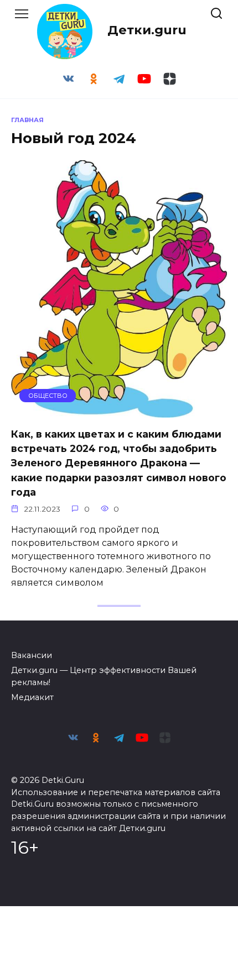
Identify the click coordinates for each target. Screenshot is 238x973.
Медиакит (32, 697)
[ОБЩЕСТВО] (119, 411)
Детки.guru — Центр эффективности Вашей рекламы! (103, 676)
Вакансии (31, 655)
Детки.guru (147, 30)
